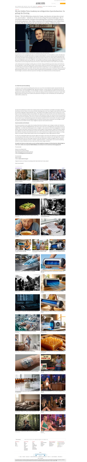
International (26, 449)
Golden (16, 9)
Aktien (33, 446)
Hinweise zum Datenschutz (42, 456)
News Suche (62, 3)
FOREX (33, 443)
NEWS (16, 6)
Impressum (27, 456)
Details (51, 460)
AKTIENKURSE (19, 6)
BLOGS (55, 0)
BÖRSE (22, 6)
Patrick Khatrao (34, 144)
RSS (61, 0)
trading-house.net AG (52, 442)
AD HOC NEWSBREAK (43, 442)
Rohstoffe (33, 444)
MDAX (16, 443)
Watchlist (42, 443)
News (20, 456)
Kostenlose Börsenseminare (51, 444)
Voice (18, 9)
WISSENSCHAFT (40, 6)
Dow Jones (16, 445)
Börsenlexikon (18, 439)
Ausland (25, 446)
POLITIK (29, 6)
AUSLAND (43, 6)
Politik (25, 444)
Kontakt (42, 445)
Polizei (25, 447)
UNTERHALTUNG (35, 6)
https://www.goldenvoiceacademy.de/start (24, 152)
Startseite (22, 7)
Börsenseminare (34, 449)
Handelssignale (34, 445)
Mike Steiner (60, 456)
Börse (25, 442)
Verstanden (54, 460)
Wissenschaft (26, 7)
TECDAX (16, 444)
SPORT (31, 6)
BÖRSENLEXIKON (58, 0)
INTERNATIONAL (50, 6)
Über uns (49, 456)
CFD (32, 442)
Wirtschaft (25, 443)
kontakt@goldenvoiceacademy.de (25, 153)
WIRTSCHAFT (25, 6)
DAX (15, 442)
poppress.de (51, 445)
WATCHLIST (64, 0)
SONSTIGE (54, 6)
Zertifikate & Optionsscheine (34, 448)
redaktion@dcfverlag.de (23, 158)
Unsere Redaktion (54, 456)
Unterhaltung (26, 448)
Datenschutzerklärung (33, 456)
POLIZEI (46, 6)
